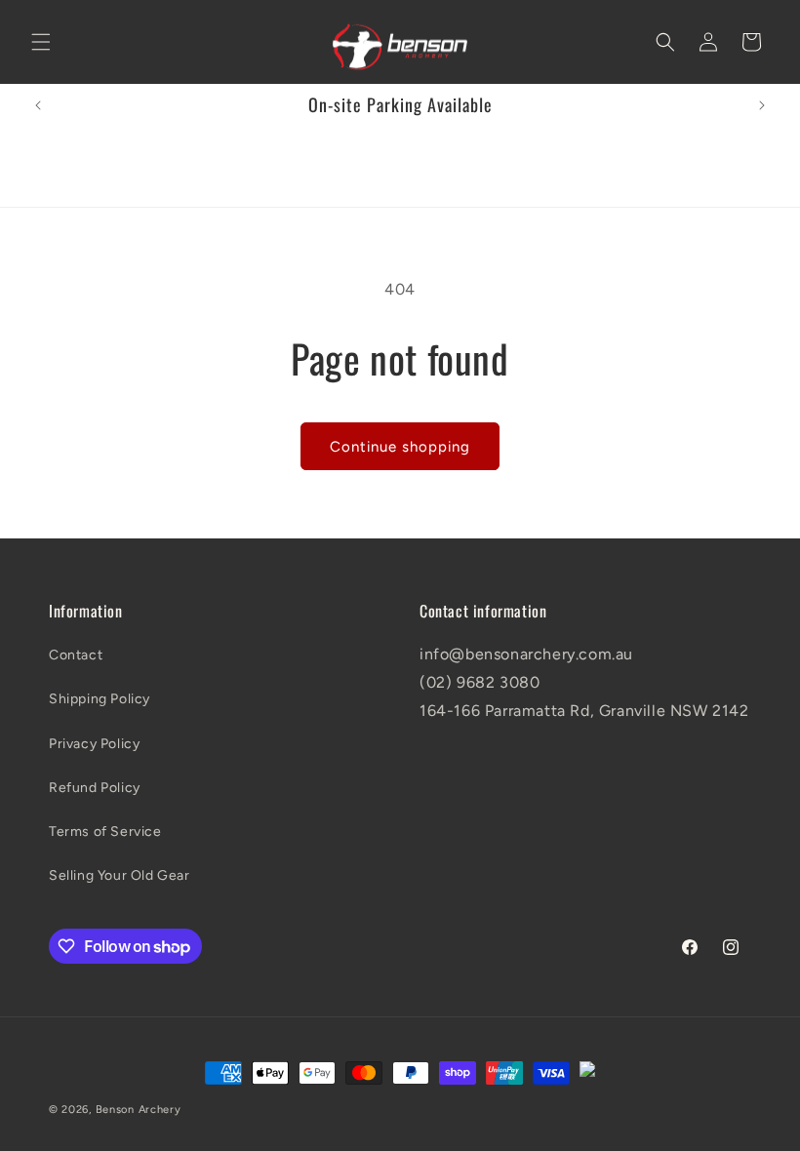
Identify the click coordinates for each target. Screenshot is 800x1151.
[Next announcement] (761, 105)
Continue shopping (400, 447)
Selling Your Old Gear (119, 875)
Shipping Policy (99, 699)
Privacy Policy (94, 743)
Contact (75, 655)
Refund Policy (94, 787)
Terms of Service (105, 831)
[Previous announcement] (38, 105)
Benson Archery (138, 1109)
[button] (41, 41)
